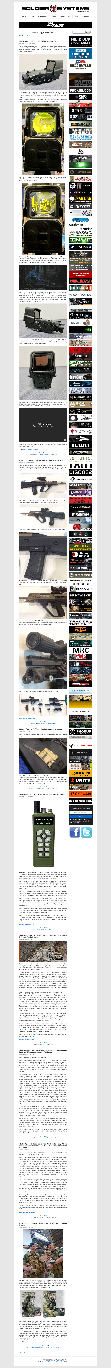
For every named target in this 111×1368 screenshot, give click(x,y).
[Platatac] (80, 605)
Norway (42, 1345)
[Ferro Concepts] (80, 222)
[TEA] (80, 489)
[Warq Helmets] (80, 646)
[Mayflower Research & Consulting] (80, 653)
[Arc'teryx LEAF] (80, 762)
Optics (37, 454)
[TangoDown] (80, 380)
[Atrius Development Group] (80, 359)
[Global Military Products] (80, 659)
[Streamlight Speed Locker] (80, 564)
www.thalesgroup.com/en (26, 924)
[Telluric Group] (80, 461)
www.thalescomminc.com (26, 1039)
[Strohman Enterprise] (80, 229)
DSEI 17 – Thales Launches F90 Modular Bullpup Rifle (41, 460)
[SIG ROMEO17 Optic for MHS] (80, 790)
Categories (42, 17)
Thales (45, 453)
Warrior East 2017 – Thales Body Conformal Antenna (40, 729)
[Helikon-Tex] (80, 147)
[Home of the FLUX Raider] (80, 106)
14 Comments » (51, 723)
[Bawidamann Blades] (80, 721)
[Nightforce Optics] (80, 270)
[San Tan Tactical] (80, 277)
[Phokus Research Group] (80, 734)
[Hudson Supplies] (80, 236)
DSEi (37, 723)
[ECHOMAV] (80, 249)
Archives (53, 17)
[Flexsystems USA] (80, 140)
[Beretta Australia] (80, 120)
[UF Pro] (80, 728)
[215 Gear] (80, 543)
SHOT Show (43, 454)
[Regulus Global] (80, 523)
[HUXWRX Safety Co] (80, 161)
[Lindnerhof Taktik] (80, 400)
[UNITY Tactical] (80, 783)
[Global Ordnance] (80, 687)
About (32, 17)
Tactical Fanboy (65, 17)
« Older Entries (23, 35)
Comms (37, 788)
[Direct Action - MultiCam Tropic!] (80, 598)
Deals (24, 17)
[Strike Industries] (80, 618)
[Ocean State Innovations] (80, 639)
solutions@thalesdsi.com (31, 449)
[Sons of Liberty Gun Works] (80, 502)
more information (74, 822)
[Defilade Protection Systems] (80, 496)
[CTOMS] (80, 755)
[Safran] (80, 297)
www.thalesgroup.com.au (27, 718)
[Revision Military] (80, 769)
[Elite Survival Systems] (80, 366)
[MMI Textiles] (80, 154)
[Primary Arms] (80, 215)
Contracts (41, 929)
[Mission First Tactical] (80, 776)
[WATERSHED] (80, 209)
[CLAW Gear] (80, 174)
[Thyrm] (80, 748)
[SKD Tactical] (80, 127)
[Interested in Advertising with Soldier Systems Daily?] (80, 803)
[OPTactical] (80, 202)
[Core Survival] (80, 284)
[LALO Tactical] (80, 468)
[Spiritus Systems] (80, 482)
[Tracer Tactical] (80, 625)
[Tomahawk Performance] (80, 339)
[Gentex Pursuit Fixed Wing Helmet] (80, 304)
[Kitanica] (80, 318)
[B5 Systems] (80, 509)
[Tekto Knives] (80, 113)
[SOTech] (80, 195)
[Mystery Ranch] (80, 79)
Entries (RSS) (49, 1360)
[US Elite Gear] (80, 393)
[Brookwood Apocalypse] (80, 352)
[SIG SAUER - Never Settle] (55, 27)
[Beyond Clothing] (80, 256)
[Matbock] (80, 420)
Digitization (41, 1347)
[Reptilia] (80, 311)
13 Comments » (49, 929)
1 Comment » (53, 788)
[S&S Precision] (80, 188)
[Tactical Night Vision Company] (80, 243)
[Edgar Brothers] (80, 407)
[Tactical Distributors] (80, 47)
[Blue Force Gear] (80, 58)
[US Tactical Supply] (80, 346)
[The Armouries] (80, 680)
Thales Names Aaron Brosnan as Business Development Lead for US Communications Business (43, 1051)
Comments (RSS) (60, 1360)
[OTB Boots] (80, 612)
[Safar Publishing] (80, 181)
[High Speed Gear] (80, 584)
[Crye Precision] (80, 577)
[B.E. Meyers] (80, 168)
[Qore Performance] (80, 537)
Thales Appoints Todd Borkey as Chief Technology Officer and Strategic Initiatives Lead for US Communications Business (43, 1146)
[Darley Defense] (80, 557)
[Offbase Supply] (80, 290)
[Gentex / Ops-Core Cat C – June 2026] (80, 386)
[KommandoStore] (80, 332)
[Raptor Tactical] (80, 86)
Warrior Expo (44, 788)
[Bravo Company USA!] (80, 263)
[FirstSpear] (80, 441)
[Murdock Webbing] (80, 550)
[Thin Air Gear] (80, 427)
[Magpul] (80, 530)
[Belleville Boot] (80, 69)
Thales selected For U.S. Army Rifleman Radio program (41, 794)
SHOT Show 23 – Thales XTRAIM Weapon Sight (38, 41)
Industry (44, 1138)
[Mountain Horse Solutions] (80, 693)
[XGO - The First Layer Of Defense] (80, 93)
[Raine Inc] (80, 707)
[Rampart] (80, 134)
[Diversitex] (80, 714)
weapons (42, 723)
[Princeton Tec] (80, 700)
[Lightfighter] (80, 455)
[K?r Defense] (80, 796)
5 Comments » (52, 454)
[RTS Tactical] (80, 632)
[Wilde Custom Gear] (80, 448)
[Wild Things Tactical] (80, 434)
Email (76, 17)
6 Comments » (48, 1044)
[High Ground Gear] (80, 666)
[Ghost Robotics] (80, 373)
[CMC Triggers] (80, 99)
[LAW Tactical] (80, 414)
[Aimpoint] (80, 516)
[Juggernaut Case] (80, 325)
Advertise (85, 17)
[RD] (80, 591)
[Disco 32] (80, 475)
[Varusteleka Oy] (80, 571)
